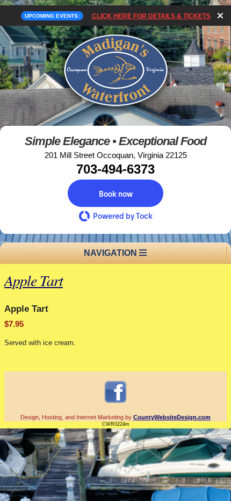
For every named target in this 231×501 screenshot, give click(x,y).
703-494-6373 (115, 169)
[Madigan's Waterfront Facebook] (115, 402)
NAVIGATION (111, 252)
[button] (115, 193)
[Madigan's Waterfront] (115, 112)
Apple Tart (33, 280)
